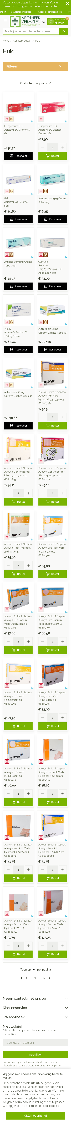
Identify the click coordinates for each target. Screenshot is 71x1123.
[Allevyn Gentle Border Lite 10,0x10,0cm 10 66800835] (18, 449)
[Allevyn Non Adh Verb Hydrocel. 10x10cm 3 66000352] (52, 749)
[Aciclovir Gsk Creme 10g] (18, 179)
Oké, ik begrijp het (35, 1115)
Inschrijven (35, 1054)
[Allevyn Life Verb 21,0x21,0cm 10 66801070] (18, 749)
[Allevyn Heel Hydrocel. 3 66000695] (18, 525)
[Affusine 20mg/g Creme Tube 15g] (52, 179)
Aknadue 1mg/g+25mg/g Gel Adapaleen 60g (50, 269)
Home (6, 40)
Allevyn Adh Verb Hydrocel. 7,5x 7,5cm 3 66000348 (51, 399)
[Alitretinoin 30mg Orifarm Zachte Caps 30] (18, 373)
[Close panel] (67, 3)
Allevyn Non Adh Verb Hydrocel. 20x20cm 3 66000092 (17, 852)
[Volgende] (49, 978)
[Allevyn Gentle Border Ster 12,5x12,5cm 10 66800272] (52, 449)
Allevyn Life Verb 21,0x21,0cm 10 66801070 (14, 776)
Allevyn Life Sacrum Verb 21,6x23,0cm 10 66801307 (50, 624)
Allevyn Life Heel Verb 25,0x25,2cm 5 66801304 (51, 551)
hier (41, 2)
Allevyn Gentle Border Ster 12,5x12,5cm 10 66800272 (51, 475)
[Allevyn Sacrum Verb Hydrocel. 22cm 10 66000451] (52, 902)
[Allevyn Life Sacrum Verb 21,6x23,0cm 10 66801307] (52, 597)
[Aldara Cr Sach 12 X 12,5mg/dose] (18, 310)
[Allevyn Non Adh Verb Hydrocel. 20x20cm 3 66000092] (18, 826)
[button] (35, 66)
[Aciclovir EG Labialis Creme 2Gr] (52, 107)
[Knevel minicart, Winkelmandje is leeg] (51, 21)
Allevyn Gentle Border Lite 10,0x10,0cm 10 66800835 (17, 475)
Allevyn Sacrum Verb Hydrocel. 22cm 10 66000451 (50, 928)
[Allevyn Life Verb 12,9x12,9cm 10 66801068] (18, 673)
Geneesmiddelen (22, 40)
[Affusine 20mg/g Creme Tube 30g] (18, 243)
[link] (22, 978)
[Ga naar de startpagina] (25, 21)
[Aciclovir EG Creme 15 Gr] (18, 107)
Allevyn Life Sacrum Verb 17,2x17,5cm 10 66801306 (16, 624)
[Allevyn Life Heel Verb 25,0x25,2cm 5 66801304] (52, 525)
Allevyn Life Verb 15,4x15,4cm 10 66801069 (48, 700)
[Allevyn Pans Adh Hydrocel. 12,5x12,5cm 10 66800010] (52, 826)
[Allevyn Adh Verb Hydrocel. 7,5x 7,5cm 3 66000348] (52, 373)
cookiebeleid (51, 1105)
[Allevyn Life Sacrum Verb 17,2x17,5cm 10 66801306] (18, 597)
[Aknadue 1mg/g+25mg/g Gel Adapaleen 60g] (52, 243)
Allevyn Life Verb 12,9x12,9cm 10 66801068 (14, 700)
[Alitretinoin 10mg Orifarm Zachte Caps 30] (52, 310)
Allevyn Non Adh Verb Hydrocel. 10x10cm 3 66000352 (51, 776)
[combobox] (31, 31)
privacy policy (53, 1065)
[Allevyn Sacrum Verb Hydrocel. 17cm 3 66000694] (18, 902)
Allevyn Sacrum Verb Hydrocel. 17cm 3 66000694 (16, 928)
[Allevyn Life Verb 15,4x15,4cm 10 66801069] (52, 673)
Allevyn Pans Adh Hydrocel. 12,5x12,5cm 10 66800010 (51, 852)
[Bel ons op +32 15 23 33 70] (43, 21)
